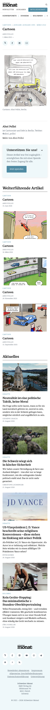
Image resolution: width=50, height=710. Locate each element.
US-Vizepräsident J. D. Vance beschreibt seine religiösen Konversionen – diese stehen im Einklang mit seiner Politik (22, 533)
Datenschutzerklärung (18, 677)
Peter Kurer (8, 555)
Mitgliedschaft (37, 9)
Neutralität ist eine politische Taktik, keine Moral (22, 399)
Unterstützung (38, 677)
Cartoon (7, 25)
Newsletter (8, 9)
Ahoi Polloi (8, 34)
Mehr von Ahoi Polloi (13, 138)
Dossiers (25, 16)
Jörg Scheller (9, 625)
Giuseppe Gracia (10, 419)
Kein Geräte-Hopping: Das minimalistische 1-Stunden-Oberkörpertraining (22, 601)
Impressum (36, 671)
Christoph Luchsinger (13, 485)
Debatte (6, 394)
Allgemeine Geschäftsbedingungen (26, 674)
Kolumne (7, 593)
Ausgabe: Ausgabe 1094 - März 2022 (30, 25)
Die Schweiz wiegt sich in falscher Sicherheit (17, 463)
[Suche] (46, 5)
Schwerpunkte (10, 16)
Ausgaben (21, 9)
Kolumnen (38, 16)
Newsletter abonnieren (18, 671)
